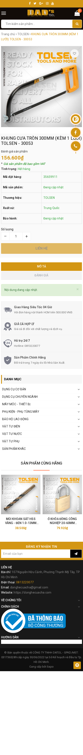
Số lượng (7, 229)
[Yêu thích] (74, 53)
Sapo (50, 666)
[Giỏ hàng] (77, 14)
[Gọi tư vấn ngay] (76, 146)
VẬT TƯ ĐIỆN (11, 426)
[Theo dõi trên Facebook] (76, 132)
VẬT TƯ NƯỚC (12, 434)
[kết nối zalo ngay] (76, 119)
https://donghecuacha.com (32, 592)
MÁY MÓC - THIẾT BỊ (16, 404)
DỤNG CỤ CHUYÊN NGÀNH (20, 396)
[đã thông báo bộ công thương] (33, 621)
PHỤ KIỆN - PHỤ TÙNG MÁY (20, 411)
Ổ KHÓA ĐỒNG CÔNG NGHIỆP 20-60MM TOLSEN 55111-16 (62, 521)
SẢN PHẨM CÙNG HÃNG (41, 463)
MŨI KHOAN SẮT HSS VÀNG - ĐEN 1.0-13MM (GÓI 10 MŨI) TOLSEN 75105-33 (21, 521)
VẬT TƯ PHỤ (11, 441)
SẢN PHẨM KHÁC (14, 448)
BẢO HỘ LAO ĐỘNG (15, 419)
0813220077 (32, 345)
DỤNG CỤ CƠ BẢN (14, 389)
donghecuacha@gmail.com (29, 587)
